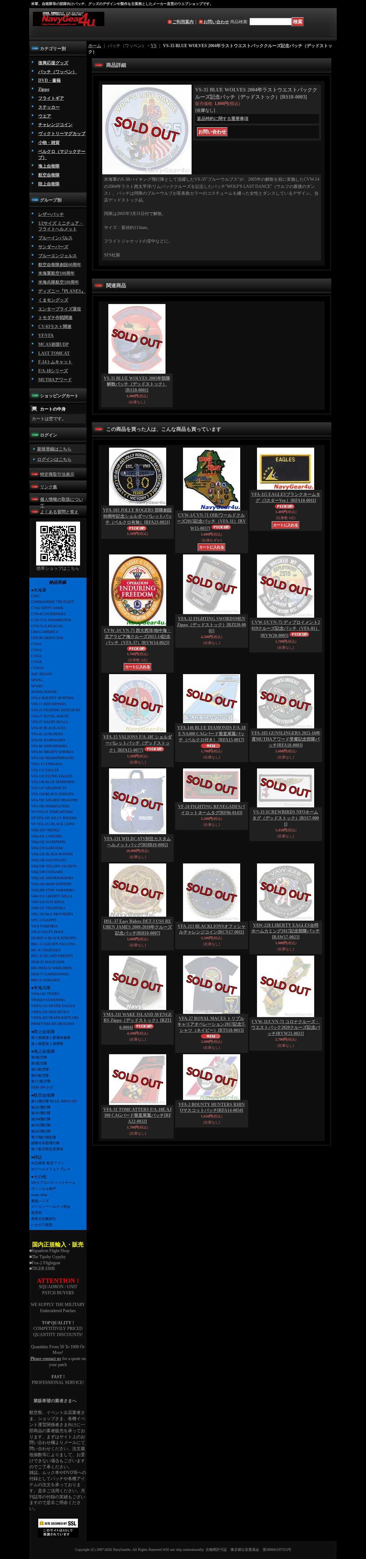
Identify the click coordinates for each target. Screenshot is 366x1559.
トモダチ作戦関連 (55, 317)
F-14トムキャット (55, 361)
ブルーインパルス (55, 237)
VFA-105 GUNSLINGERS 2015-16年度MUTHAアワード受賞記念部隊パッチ (285, 739)
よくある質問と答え (59, 511)
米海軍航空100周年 (56, 273)
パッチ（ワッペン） (57, 71)
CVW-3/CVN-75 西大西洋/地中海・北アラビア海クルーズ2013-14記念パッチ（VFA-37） (137, 636)
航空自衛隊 (49, 175)
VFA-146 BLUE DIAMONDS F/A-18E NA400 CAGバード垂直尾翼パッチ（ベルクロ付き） (211, 733)
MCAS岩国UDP (53, 344)
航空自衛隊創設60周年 (59, 264)
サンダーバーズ (53, 246)
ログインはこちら (54, 459)
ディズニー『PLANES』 (61, 291)
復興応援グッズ (53, 62)
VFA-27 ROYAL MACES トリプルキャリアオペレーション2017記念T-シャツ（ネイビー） (211, 1024)
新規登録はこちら (54, 449)
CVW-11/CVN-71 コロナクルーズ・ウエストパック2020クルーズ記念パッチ (285, 1027)
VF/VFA (46, 335)
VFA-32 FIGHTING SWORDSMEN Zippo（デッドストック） (211, 624)
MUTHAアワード (55, 379)
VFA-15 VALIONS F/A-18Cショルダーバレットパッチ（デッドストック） (137, 743)
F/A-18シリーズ (53, 370)
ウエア (44, 116)
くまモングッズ (53, 300)
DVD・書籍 (49, 80)
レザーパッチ (51, 214)
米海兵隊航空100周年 (58, 282)
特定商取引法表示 (57, 474)
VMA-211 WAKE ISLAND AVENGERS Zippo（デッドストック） (137, 1021)
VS (154, 45)
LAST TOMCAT (54, 353)
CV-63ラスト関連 (54, 326)
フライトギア (51, 98)
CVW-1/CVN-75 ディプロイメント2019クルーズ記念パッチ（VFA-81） (286, 629)
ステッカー (49, 107)
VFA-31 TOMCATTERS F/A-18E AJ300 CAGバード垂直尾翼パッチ (137, 1115)
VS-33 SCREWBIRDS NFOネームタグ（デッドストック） (285, 818)
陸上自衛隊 (49, 183)
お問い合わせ (216, 21)
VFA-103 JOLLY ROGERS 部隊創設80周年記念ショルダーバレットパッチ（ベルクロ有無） (137, 516)
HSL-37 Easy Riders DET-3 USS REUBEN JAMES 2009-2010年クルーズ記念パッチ (137, 927)
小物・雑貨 (49, 142)
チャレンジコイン (55, 124)
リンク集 (48, 486)
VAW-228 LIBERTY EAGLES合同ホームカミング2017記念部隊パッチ (285, 931)
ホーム (94, 45)
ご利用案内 (183, 21)
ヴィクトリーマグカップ (61, 133)
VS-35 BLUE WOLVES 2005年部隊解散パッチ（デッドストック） (137, 384)
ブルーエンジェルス (57, 255)
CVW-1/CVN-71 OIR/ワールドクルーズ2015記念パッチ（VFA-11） (211, 522)
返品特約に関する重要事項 (222, 118)
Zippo (43, 89)
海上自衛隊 (49, 166)
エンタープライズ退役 (59, 309)
